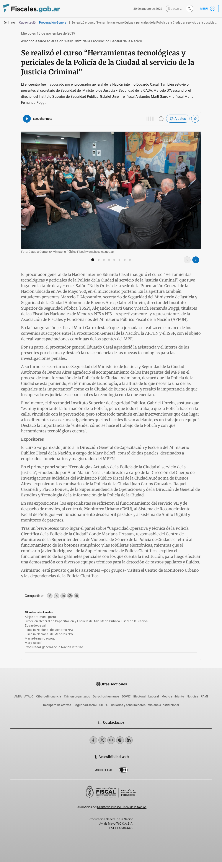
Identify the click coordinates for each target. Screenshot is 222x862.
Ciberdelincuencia (48, 696)
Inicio (11, 22)
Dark (123, 770)
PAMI (204, 696)
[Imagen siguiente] (195, 259)
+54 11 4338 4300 (121, 828)
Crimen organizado (77, 696)
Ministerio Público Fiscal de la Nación (122, 807)
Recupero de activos (57, 705)
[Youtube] (111, 740)
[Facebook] (93, 740)
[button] (92, 259)
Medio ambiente (173, 696)
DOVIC (126, 696)
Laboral (153, 696)
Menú (204, 8)
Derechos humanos (106, 696)
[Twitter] (102, 740)
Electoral (139, 696)
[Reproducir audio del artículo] (27, 119)
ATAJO (29, 696)
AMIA (18, 696)
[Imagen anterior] (187, 259)
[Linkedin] (129, 740)
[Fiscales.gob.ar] (31, 9)
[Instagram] (120, 740)
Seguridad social (85, 705)
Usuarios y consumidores (128, 705)
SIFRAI (103, 705)
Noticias (192, 696)
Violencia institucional (163, 705)
